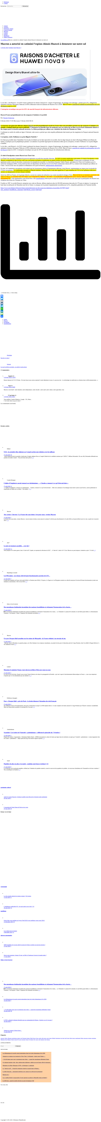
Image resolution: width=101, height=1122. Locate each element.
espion (5, 319)
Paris (6, 1039)
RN (18, 1039)
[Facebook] (50, 296)
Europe (34, 1038)
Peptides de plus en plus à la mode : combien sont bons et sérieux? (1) (26, 764)
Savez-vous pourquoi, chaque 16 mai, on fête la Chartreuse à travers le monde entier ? (25, 955)
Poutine (12, 1039)
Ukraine (31, 1039)
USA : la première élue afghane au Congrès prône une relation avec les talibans (29, 452)
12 (11, 486)
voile (39, 1039)
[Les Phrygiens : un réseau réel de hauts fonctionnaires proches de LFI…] (20, 571)
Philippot (9, 1039)
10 (14, 922)
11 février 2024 (4, 47)
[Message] (50, 313)
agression (2, 1038)
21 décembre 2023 (8, 922)
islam (63, 1038)
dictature (28, 1038)
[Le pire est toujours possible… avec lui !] (20, 541)
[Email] (50, 301)
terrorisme (23, 1039)
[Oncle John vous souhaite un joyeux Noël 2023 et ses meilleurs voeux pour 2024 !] (10, 917)
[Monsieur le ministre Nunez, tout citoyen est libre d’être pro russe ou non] (20, 665)
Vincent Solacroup (8, 118)
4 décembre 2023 (8, 932)
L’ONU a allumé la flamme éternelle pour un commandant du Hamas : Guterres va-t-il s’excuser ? (28, 1020)
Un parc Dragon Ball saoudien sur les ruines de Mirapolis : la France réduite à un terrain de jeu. (35, 638)
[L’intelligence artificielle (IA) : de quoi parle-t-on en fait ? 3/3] (10, 903)
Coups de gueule (8, 30)
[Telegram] (50, 306)
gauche (40, 1038)
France (37, 1038)
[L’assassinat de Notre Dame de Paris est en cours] (10, 804)
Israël (66, 1038)
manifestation (77, 1038)
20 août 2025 (7, 908)
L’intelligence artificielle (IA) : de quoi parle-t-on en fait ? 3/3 (19, 906)
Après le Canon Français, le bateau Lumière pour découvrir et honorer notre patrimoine (25, 797)
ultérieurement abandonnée (54, 165)
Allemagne (10, 1038)
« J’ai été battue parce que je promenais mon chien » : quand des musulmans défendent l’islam (27, 1009)
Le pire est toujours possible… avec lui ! (16, 546)
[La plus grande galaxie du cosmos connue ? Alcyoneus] (10, 893)
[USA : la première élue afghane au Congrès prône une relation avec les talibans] (20, 447)
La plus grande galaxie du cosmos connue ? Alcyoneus (17, 896)
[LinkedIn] (50, 311)
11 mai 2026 (7, 897)
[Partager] (50, 316)
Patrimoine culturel (8, 28)
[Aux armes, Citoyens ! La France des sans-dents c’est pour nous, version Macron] (20, 510)
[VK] (50, 303)
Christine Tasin (12, 47)
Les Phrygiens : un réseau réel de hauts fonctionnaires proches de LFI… (27, 576)
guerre (48, 1038)
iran (61, 1038)
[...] (33, 457)
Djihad (31, 1038)
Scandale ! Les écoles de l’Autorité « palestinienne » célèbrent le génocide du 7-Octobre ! (32, 732)
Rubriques (6, 2)
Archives (6, 27)
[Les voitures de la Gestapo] (10, 928)
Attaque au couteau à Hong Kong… (13, 1030)
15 (11, 897)
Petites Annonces (8, 37)
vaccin (37, 1039)
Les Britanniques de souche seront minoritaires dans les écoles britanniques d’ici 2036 (25, 999)
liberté (71, 1038)
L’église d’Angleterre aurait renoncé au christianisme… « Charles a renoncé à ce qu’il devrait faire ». (36, 483)
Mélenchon (3, 1039)
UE (29, 1039)
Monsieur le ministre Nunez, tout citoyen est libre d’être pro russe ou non (27, 670)
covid (21, 1038)
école (45, 1039)
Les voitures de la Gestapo (10, 931)
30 (11, 1011)
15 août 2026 (7, 1032)
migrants (89, 1038)
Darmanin (24, 1038)
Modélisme (6, 36)
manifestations (40, 178)
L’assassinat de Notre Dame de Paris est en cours (16, 807)
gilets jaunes (44, 1038)
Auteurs (6, 26)
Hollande (53, 1038)
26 (11, 455)
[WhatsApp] (50, 308)
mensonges (86, 1038)
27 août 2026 (7, 455)
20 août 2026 (7, 1011)
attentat (18, 1038)
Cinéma (6, 33)
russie (20, 1039)
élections (48, 1039)
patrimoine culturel (6, 787)
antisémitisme (14, 1038)
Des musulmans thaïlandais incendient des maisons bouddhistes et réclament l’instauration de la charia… (37, 607)
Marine (82, 1038)
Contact (6, 3)
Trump (27, 1039)
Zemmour (42, 1039)
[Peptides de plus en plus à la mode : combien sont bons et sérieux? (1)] (20, 759)
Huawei (30, 125)
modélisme (3, 911)
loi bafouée (6, 322)
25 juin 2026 (7, 808)
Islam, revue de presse (6, 960)
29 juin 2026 (7, 798)
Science (6, 34)
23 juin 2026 (7, 946)
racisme (15, 1039)
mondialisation (7, 323)
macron (73, 1038)
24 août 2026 (7, 1000)
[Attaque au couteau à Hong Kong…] (10, 1027)
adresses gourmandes (6, 935)
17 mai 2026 (7, 956)
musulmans (94, 1038)
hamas (50, 1038)
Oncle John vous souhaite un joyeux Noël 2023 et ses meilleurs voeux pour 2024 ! (24, 920)
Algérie (5, 1038)
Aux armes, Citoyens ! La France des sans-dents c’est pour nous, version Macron (30, 514)
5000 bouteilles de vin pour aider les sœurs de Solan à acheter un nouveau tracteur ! (24, 945)
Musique (6, 31)
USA (34, 1039)
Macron (18, 47)
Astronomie (4, 886)
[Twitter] (50, 298)
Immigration (58, 1038)
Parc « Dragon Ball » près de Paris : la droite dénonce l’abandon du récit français (30, 701)
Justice (68, 1038)
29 (11, 808)
